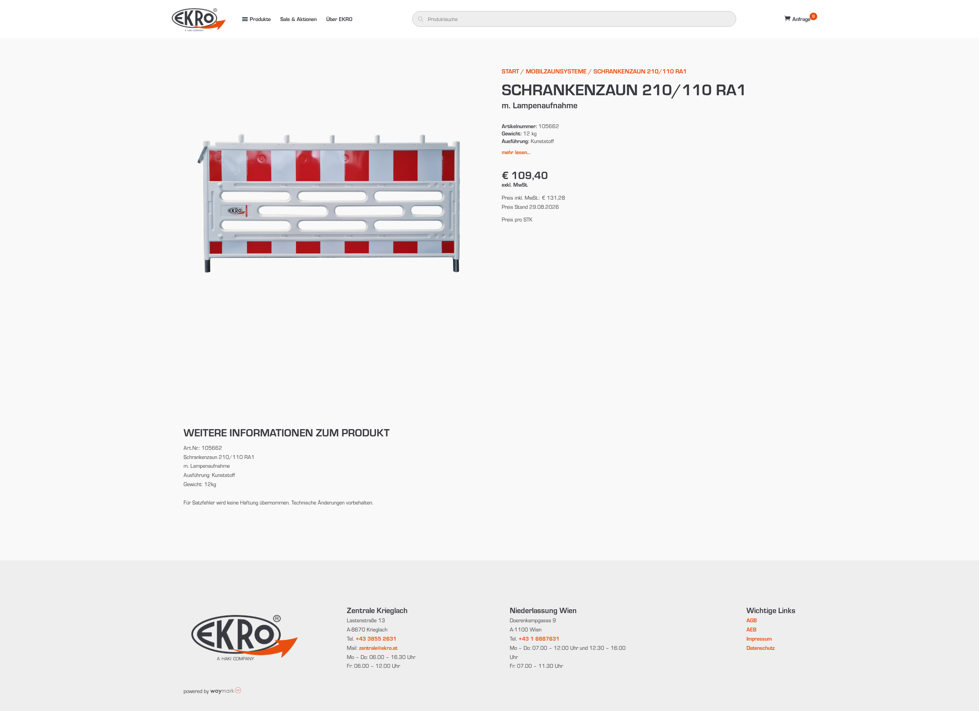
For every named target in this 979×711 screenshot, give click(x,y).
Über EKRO (339, 19)
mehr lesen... (516, 152)
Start (510, 71)
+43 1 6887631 (539, 638)
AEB (751, 629)
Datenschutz (760, 647)
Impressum (759, 638)
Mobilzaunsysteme (556, 71)
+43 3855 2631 (376, 638)
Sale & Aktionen (298, 19)
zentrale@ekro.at (378, 647)
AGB (751, 620)
